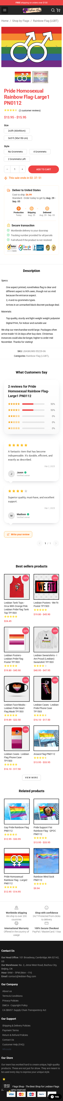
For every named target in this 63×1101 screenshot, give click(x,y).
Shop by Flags (20, 20)
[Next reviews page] (56, 543)
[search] (53, 10)
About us (7, 991)
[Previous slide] (6, 47)
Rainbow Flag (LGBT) (45, 20)
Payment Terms (10, 1030)
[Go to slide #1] (23, 77)
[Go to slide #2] (40, 77)
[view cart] (58, 10)
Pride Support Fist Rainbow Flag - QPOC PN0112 (45, 830)
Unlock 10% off (7, 1086)
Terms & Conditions (12, 996)
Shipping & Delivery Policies (16, 1025)
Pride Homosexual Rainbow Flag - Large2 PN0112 (15, 880)
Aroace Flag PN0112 (44, 754)
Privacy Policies (10, 1000)
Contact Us (8, 1039)
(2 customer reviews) (30, 110)
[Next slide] (56, 47)
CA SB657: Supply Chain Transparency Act (24, 1010)
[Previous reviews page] (40, 543)
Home (4, 20)
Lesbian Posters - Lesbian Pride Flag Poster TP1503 (13, 658)
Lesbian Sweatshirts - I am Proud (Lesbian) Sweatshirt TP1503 (45, 658)
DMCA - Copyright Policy (15, 1005)
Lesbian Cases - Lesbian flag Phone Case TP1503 (16, 757)
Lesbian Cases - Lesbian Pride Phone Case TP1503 (46, 708)
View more (31, 777)
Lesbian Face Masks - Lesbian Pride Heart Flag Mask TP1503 (15, 708)
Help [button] (57, 1097)
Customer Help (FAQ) (13, 1044)
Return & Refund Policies (15, 1035)
